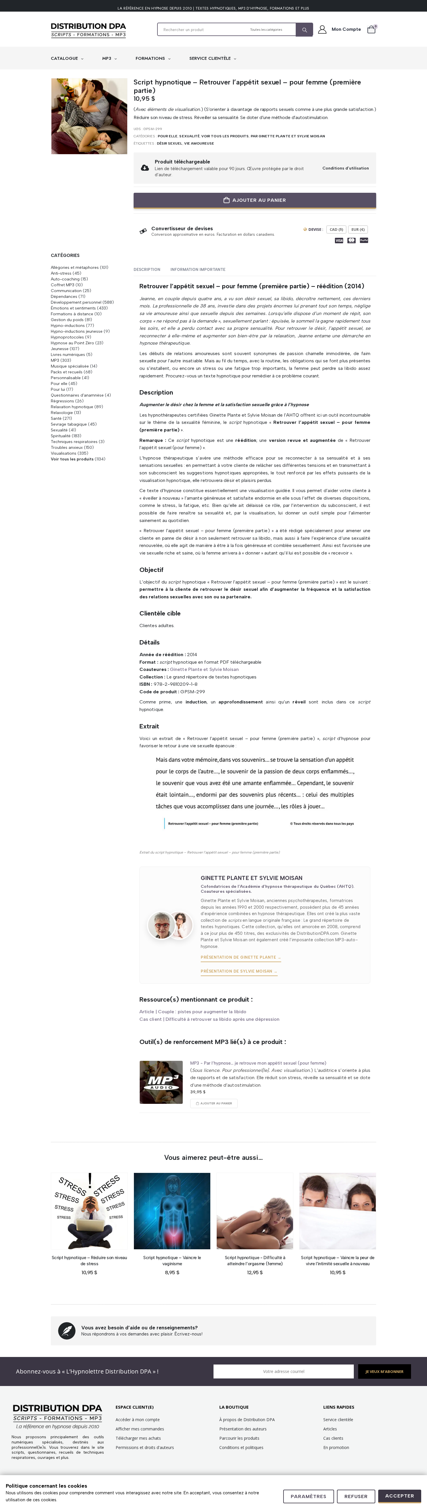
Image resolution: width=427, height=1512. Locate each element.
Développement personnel (76, 302)
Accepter (399, 1496)
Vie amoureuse (199, 143)
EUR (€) (358, 229)
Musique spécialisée (70, 366)
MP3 (107, 58)
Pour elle (168, 136)
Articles (330, 1429)
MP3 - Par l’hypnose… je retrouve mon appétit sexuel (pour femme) (258, 1063)
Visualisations (63, 453)
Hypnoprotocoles (67, 337)
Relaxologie (62, 412)
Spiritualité (61, 435)
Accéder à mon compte (138, 1419)
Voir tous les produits (225, 136)
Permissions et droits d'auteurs (145, 1447)
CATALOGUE (65, 58)
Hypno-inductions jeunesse (77, 331)
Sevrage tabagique (69, 424)
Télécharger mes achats (138, 1438)
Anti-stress (61, 273)
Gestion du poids (67, 319)
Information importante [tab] (198, 269)
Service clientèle (338, 1419)
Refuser (356, 1496)
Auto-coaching (65, 279)
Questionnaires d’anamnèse (77, 395)
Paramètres (308, 1496)
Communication (66, 290)
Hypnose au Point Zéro (72, 343)
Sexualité (189, 136)
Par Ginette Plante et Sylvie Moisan (288, 136)
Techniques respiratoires (74, 441)
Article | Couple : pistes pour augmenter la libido (192, 1011)
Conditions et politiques (241, 1447)
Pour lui (58, 389)
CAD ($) (336, 229)
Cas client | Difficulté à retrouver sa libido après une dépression (209, 1019)
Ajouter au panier (259, 200)
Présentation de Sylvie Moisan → (239, 971)
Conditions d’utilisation (345, 168)
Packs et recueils (66, 372)
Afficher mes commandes (140, 1429)
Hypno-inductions (68, 325)
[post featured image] (161, 1082)
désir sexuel (169, 143)
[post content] (89, 1211)
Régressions (62, 401)
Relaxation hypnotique (72, 406)
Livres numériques (68, 354)
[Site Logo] (88, 31)
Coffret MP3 (62, 284)
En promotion (336, 1447)
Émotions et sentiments (73, 308)
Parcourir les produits (239, 1438)
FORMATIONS (151, 58)
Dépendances (64, 296)
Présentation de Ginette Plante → (241, 957)
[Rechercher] (304, 30)
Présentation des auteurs (243, 1429)
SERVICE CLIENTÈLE (210, 58)
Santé (56, 418)
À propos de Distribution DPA (247, 1419)
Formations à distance (72, 314)
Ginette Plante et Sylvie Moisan (204, 669)
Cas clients (333, 1438)
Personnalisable (66, 377)
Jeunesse (60, 348)
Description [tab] (147, 269)
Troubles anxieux (67, 447)
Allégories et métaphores (75, 267)
